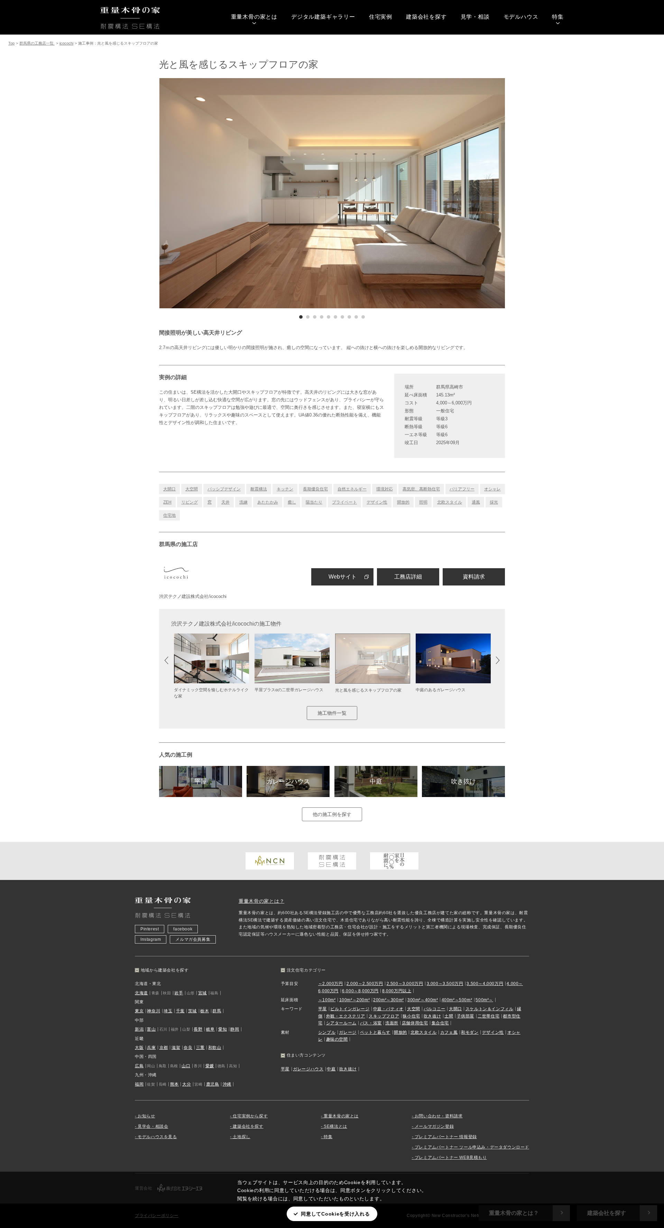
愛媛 (209, 1065)
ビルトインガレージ (349, 1008)
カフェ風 (449, 1032)
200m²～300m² (388, 999)
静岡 (234, 1029)
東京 (139, 1011)
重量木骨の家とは (254, 17)
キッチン (285, 489)
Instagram (150, 939)
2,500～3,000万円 (405, 983)
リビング (189, 502)
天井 (225, 502)
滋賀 (176, 1047)
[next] (418, 193)
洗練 (243, 502)
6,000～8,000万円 (360, 990)
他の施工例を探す (332, 814)
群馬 (216, 1011)
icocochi (66, 43)
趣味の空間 (337, 1039)
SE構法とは (335, 1126)
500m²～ (484, 999)
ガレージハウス (288, 781)
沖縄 (227, 1084)
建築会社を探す (426, 17)
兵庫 (151, 1047)
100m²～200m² (354, 999)
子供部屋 (465, 1016)
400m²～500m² (457, 999)
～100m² (327, 999)
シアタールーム (341, 1023)
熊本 (174, 1084)
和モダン (469, 1032)
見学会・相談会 (153, 1126)
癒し (292, 502)
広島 (139, 1065)
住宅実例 (380, 17)
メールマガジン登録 (434, 1126)
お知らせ (146, 1116)
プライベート (344, 502)
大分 (186, 1084)
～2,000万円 (330, 983)
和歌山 (214, 1047)
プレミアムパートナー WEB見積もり (451, 1157)
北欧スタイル (449, 502)
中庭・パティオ (388, 1008)
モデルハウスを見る (157, 1136)
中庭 (376, 781)
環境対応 (384, 489)
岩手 (178, 993)
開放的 (403, 502)
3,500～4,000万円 (485, 983)
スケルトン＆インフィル (489, 1008)
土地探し (241, 1136)
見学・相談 (475, 17)
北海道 (141, 993)
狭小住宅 (411, 1016)
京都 (163, 1047)
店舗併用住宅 (415, 1023)
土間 (448, 1016)
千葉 (180, 1011)
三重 (200, 1047)
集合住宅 (440, 1023)
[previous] (245, 193)
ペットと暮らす (375, 1032)
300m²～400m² (422, 999)
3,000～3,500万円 (445, 983)
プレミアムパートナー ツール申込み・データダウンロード (472, 1147)
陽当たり (314, 502)
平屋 (200, 781)
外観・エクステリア (345, 1016)
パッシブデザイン (224, 489)
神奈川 (153, 1011)
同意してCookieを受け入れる (335, 1214)
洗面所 (391, 1023)
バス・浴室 (371, 1023)
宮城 (202, 993)
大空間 (191, 489)
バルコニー (434, 1008)
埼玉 (168, 1011)
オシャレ (492, 489)
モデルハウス (521, 17)
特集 (558, 17)
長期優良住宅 (315, 489)
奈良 (188, 1047)
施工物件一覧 (332, 713)
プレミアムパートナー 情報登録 (446, 1136)
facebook (182, 929)
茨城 (192, 1011)
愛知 (222, 1029)
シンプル (326, 1032)
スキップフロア (384, 1016)
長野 (198, 1029)
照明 (423, 502)
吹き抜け (463, 781)
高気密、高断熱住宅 (421, 489)
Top (11, 43)
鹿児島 (212, 1084)
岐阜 (210, 1029)
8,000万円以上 (396, 990)
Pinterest (149, 929)
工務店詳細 (408, 577)
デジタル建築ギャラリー (323, 17)
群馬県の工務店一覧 (37, 43)
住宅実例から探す (250, 1116)
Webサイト (343, 577)
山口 (186, 1065)
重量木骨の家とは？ (261, 901)
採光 (494, 502)
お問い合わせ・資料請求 (439, 1116)
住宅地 (169, 515)
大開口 (169, 489)
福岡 (139, 1084)
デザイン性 (377, 502)
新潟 (139, 1029)
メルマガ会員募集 (192, 939)
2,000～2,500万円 (365, 983)
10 (363, 316)
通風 (476, 502)
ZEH (167, 502)
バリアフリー (462, 489)
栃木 (204, 1011)
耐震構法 (258, 489)
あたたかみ (267, 502)
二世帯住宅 (488, 1016)
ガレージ (347, 1032)
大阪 (139, 1047)
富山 (151, 1029)
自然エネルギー (352, 489)
